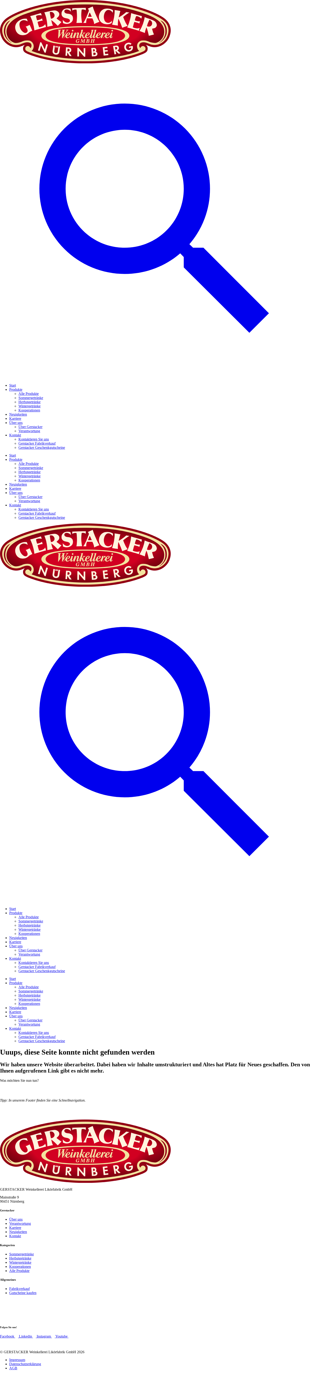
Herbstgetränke (29, 402)
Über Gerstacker (30, 427)
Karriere (15, 418)
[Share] (310, 5)
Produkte (15, 389)
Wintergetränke (29, 406)
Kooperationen (29, 410)
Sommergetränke (30, 398)
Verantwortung (29, 431)
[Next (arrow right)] (307, 695)
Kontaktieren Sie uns (33, 439)
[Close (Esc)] (300, 5)
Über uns (16, 423)
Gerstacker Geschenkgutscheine (41, 447)
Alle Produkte (28, 394)
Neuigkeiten (18, 414)
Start (12, 385)
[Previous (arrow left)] (8, 695)
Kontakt (15, 435)
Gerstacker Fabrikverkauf (37, 443)
